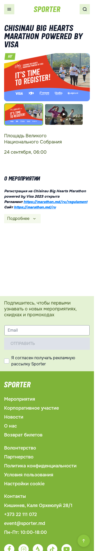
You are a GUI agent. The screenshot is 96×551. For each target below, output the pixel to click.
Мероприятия (19, 399)
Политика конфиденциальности (40, 466)
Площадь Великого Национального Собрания (33, 139)
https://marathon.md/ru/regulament (55, 201)
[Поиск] (85, 9)
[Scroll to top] (84, 541)
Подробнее (18, 218)
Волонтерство (20, 448)
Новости (13, 417)
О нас (10, 426)
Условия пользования (28, 475)
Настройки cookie (24, 484)
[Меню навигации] (9, 9)
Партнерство (19, 457)
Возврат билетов (23, 435)
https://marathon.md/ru (35, 207)
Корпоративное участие (31, 408)
